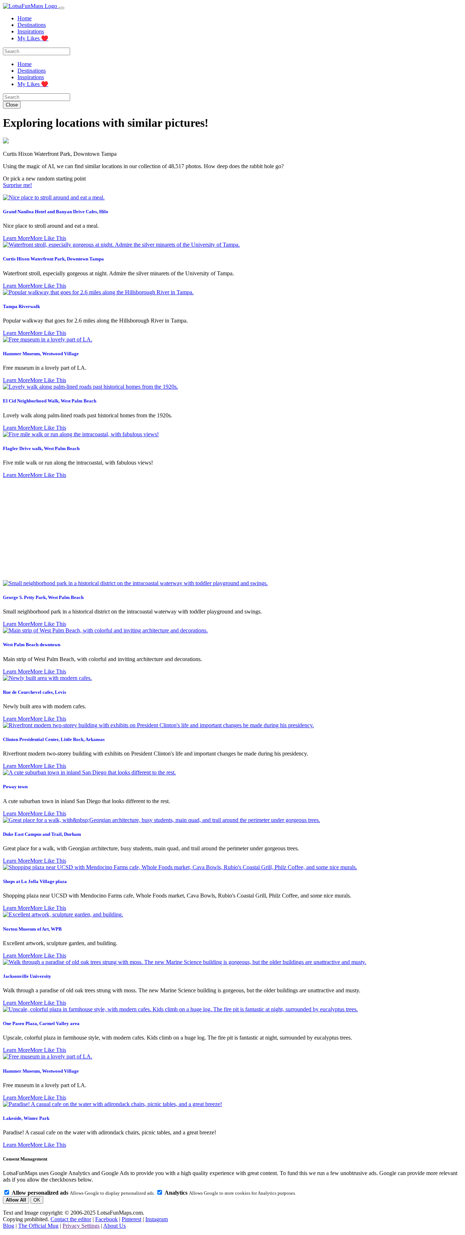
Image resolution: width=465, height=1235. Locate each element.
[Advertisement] (232, 529)
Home (24, 18)
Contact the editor (70, 1219)
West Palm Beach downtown (31, 644)
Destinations (31, 25)
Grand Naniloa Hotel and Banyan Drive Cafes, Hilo (55, 211)
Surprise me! (17, 185)
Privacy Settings (81, 1226)
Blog (8, 1226)
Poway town (15, 786)
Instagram (156, 1219)
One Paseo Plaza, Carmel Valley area (41, 1023)
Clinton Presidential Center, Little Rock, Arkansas (54, 739)
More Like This (48, 238)
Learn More (16, 238)
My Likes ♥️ (32, 38)
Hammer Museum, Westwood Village (41, 353)
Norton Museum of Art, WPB (32, 929)
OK (36, 1200)
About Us (114, 1226)
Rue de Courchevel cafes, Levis (34, 692)
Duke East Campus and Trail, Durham (42, 834)
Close (12, 105)
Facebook (106, 1219)
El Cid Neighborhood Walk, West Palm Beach (49, 401)
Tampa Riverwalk (21, 306)
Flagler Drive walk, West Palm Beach (41, 448)
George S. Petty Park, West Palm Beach (43, 597)
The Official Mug (38, 1226)
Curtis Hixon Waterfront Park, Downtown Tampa (53, 259)
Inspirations (30, 31)
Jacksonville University (27, 976)
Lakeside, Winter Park (26, 1118)
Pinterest (131, 1219)
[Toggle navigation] (61, 8)
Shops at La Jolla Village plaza (35, 881)
